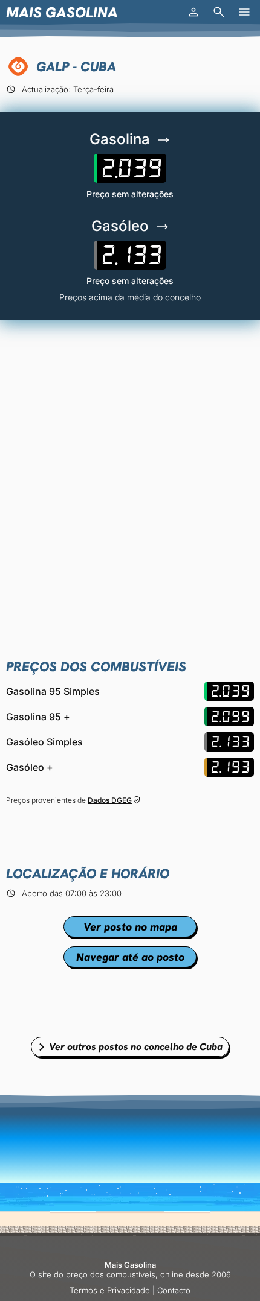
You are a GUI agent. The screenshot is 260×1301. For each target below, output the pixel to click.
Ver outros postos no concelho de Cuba (136, 1046)
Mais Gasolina (62, 12)
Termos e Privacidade (110, 1290)
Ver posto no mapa (130, 927)
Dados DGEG (110, 800)
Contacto (173, 1290)
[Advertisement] (130, 468)
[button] (193, 12)
